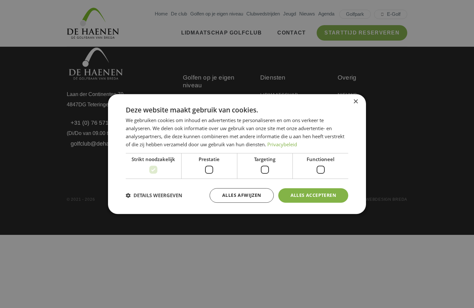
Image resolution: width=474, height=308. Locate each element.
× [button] (355, 101)
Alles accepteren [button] (313, 195)
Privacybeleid (282, 144)
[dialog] (237, 154)
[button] (154, 195)
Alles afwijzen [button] (241, 195)
